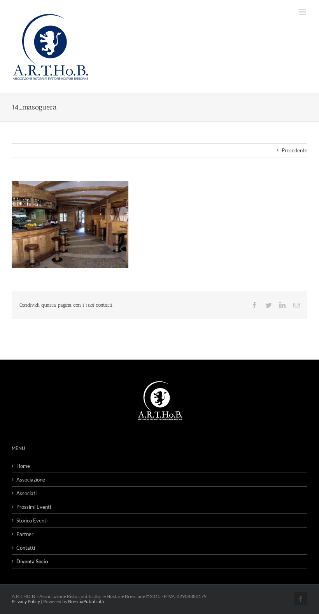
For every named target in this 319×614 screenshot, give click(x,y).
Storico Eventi (31, 520)
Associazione (30, 479)
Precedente (294, 150)
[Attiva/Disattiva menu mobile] (303, 12)
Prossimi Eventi (33, 507)
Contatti (25, 547)
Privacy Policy (26, 601)
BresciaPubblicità (86, 601)
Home (23, 466)
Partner (24, 534)
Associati (26, 493)
